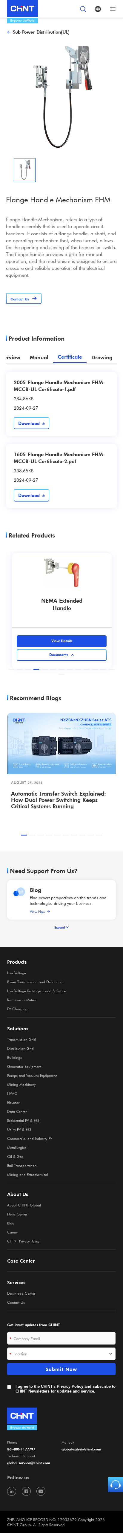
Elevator (13, 1102)
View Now (37, 911)
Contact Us (16, 1302)
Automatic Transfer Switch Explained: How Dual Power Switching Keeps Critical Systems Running (58, 799)
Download (29, 423)
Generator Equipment (24, 1066)
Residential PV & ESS (23, 1120)
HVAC (12, 1093)
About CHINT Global (24, 1205)
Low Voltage (16, 972)
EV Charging (17, 1008)
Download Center (21, 1293)
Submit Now (61, 1369)
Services (16, 1282)
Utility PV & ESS (19, 1129)
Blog (35, 889)
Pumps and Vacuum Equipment (32, 1075)
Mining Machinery (21, 1084)
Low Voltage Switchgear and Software (36, 990)
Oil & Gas (15, 1156)
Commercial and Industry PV (29, 1138)
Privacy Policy (70, 1386)
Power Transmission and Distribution (35, 981)
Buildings (14, 1057)
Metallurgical (17, 1147)
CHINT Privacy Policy (23, 1241)
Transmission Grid (21, 1039)
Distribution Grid (20, 1048)
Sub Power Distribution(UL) (41, 32)
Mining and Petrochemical (27, 1174)
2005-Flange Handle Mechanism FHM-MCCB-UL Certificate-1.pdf (59, 385)
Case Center (21, 1260)
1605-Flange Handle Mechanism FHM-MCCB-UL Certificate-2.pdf (59, 457)
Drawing (101, 357)
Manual (39, 357)
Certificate (70, 357)
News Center (17, 1214)
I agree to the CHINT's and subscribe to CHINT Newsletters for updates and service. (66, 1388)
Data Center (17, 1111)
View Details (61, 640)
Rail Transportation (22, 1165)
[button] (11, 669)
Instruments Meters (21, 999)
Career (12, 1232)
